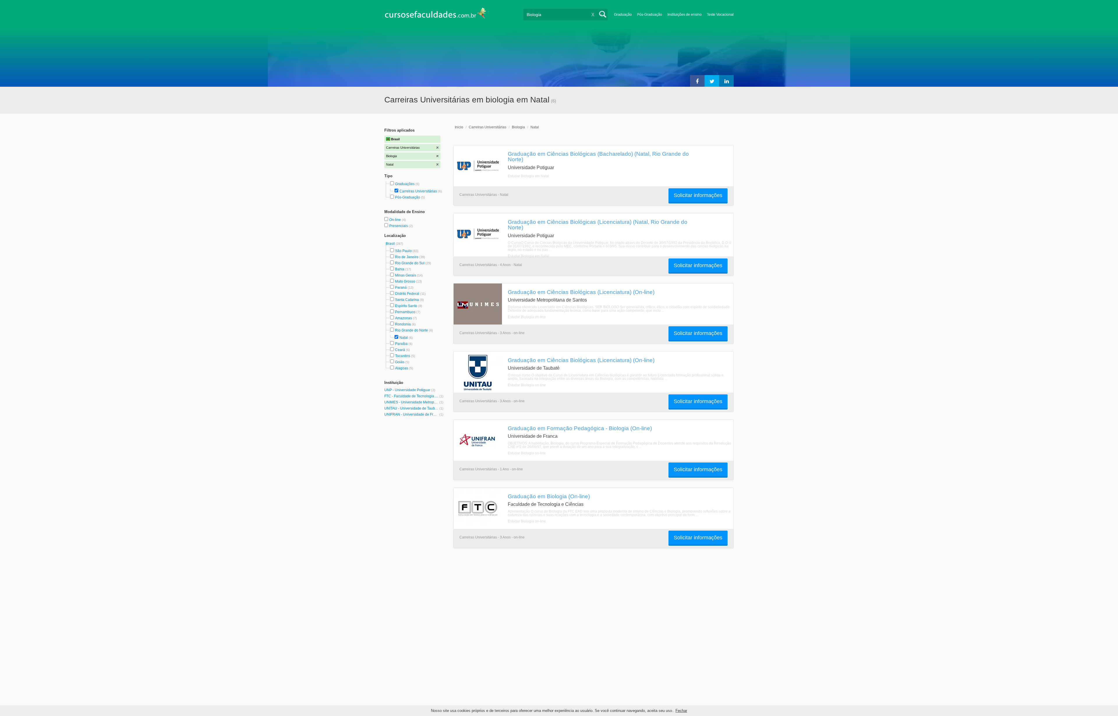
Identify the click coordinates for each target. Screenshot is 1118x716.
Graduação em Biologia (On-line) (549, 496)
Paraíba (401, 344)
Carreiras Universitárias (418, 191)
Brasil (391, 244)
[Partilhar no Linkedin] (726, 81)
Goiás (399, 362)
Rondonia (403, 324)
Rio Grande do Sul (409, 263)
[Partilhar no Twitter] (712, 81)
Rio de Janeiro (406, 257)
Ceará (400, 350)
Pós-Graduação (649, 14)
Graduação (623, 14)
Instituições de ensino (684, 14)
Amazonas (403, 318)
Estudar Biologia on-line (527, 317)
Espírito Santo (406, 306)
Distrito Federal (407, 294)
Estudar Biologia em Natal (528, 176)
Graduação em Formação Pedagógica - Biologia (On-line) (580, 428)
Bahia (399, 269)
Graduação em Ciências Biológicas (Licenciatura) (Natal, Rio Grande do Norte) (597, 225)
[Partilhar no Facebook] (697, 81)
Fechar (681, 710)
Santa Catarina (407, 300)
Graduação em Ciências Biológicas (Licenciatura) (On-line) (581, 292)
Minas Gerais (405, 275)
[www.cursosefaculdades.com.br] (435, 14)
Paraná (401, 288)
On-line (395, 220)
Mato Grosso (405, 281)
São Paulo (403, 251)
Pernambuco (405, 312)
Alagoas (401, 368)
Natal (403, 338)
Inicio (459, 127)
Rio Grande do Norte (411, 330)
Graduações (405, 184)
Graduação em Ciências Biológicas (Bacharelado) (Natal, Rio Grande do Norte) (598, 156)
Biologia (518, 127)
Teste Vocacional (720, 14)
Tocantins (402, 356)
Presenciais (399, 226)
